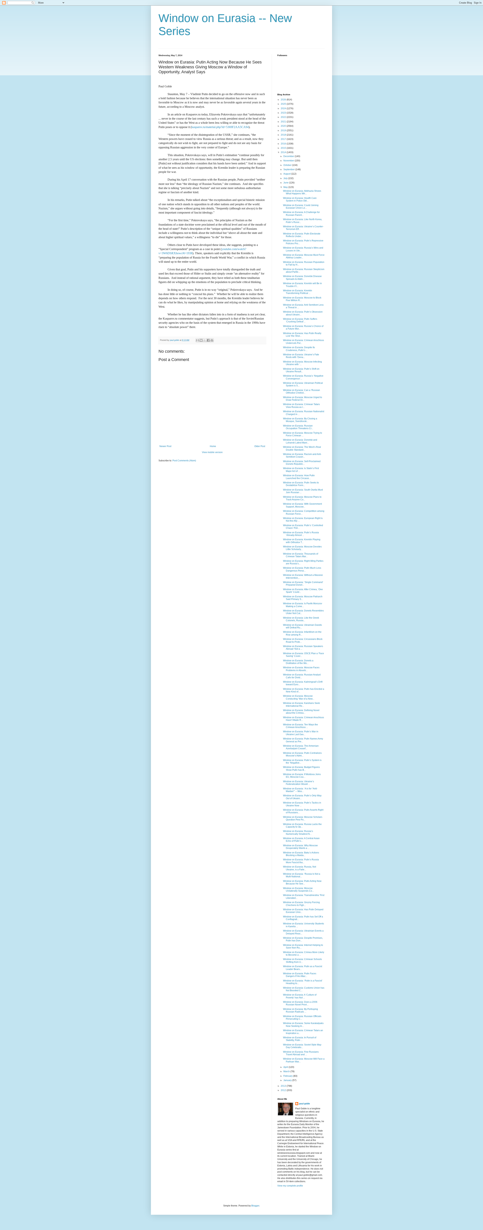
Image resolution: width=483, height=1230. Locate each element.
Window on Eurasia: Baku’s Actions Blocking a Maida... (301, 854)
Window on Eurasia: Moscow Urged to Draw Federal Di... (302, 398)
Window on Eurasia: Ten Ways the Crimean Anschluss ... (300, 726)
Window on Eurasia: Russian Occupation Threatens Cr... (298, 427)
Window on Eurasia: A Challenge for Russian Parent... (301, 213)
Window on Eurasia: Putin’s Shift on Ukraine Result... (301, 370)
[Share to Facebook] (208, 340)
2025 (284, 104)
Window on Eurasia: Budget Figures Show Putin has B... (301, 768)
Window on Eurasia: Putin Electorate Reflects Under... (301, 235)
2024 (284, 108)
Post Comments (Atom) (184, 460)
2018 (284, 135)
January (287, 1080)
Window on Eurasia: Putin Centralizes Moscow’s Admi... (302, 754)
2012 (284, 1090)
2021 (284, 121)
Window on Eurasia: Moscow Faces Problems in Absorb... (301, 668)
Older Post (259, 446)
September (289, 169)
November (289, 160)
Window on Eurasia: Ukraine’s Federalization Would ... (298, 782)
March (286, 1071)
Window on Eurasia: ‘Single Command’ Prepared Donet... (303, 583)
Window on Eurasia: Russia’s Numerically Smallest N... (298, 832)
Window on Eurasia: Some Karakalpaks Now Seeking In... (303, 1024)
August (287, 173)
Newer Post (165, 446)
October (287, 165)
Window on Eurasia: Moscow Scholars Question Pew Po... (302, 818)
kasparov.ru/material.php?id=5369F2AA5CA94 (220, 127)
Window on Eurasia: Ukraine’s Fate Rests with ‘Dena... (301, 356)
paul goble (304, 1103)
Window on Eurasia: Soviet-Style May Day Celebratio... (302, 1046)
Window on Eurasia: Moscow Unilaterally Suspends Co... (298, 889)
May (285, 187)
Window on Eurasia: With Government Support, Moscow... (302, 505)
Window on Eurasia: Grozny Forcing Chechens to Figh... (301, 903)
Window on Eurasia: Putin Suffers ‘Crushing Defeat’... (300, 320)
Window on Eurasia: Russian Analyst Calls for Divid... (302, 676)
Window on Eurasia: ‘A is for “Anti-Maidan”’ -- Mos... (300, 790)
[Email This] (197, 340)
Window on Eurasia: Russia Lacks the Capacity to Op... (302, 825)
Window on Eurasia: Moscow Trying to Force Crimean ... (302, 434)
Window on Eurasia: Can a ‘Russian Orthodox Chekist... (301, 391)
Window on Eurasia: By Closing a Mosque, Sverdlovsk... (300, 420)
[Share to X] (205, 340)
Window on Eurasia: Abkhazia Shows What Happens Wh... (302, 192)
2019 (284, 130)
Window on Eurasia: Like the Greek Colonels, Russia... (301, 619)
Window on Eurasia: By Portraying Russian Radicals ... (300, 1010)
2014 (284, 152)
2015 (284, 148)
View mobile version (212, 452)
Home (213, 446)
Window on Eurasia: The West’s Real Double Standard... (302, 448)
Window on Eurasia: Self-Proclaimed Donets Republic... (302, 462)
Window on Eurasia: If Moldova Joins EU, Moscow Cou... (302, 775)
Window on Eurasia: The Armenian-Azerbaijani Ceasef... (301, 747)
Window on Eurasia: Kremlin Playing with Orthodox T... (301, 540)
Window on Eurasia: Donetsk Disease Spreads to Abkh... (302, 277)
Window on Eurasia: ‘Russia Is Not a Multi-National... (301, 875)
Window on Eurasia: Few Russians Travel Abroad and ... (301, 1053)
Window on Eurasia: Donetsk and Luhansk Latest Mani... (300, 441)
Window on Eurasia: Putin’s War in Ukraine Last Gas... (300, 733)
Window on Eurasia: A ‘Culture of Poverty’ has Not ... (299, 996)
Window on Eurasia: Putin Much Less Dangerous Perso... (302, 569)
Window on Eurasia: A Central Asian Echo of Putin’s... (301, 839)
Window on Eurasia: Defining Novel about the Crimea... (301, 711)
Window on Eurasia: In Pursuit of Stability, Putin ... (299, 1039)
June (286, 182)
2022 (284, 117)
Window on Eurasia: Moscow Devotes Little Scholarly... (302, 548)
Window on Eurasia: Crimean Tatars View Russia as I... (301, 405)
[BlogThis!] (201, 340)
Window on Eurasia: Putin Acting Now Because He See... (302, 882)
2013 (284, 1086)
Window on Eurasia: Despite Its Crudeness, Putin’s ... (299, 348)
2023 (284, 112)
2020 (284, 126)
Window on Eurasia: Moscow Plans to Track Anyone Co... (302, 498)
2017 (284, 139)
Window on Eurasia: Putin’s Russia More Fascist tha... (301, 861)
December (289, 156)
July (285, 178)
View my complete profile (290, 1185)
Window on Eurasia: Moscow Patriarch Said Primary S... (302, 598)
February (288, 1076)
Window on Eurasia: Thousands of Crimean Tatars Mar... (300, 555)
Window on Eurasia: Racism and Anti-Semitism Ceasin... (302, 455)
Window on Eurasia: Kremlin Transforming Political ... (297, 292)
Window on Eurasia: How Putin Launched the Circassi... (299, 476)
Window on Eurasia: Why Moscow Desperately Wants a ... (300, 846)
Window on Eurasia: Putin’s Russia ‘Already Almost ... (301, 533)
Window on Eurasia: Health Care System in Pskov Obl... (300, 199)
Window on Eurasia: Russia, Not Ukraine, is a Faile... (299, 868)
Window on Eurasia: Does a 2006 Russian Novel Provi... (300, 1003)
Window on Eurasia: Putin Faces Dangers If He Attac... (299, 974)
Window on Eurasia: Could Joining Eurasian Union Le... (300, 206)
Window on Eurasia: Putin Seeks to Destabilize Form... (301, 484)
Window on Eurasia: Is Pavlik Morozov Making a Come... (302, 604)
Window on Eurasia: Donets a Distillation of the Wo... (298, 662)
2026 (284, 99)
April (286, 1067)
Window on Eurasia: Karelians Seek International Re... (301, 704)
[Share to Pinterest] (212, 340)
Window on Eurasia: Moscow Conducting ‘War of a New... (298, 697)
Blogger (255, 1205)
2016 (284, 143)
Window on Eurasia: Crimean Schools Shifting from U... (302, 960)
